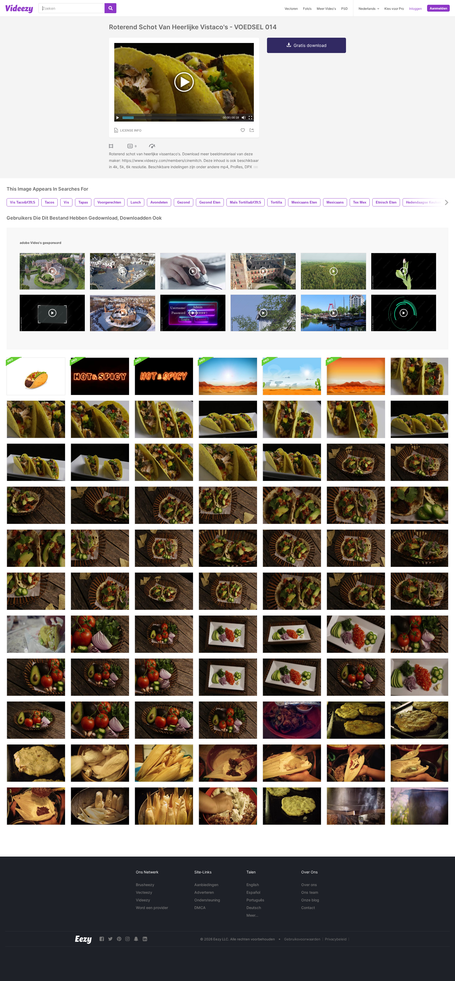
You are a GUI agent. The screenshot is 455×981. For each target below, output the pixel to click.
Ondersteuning (207, 900)
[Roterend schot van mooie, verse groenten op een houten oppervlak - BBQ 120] (164, 677)
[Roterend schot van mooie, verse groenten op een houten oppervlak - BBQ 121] (100, 720)
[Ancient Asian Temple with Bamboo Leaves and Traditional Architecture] (263, 314)
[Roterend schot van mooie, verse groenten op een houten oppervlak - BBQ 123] (164, 720)
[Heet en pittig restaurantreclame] (164, 376)
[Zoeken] (110, 8)
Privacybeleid (336, 939)
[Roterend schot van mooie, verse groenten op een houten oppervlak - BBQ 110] (356, 634)
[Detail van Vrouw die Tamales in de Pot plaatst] (164, 806)
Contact (308, 907)
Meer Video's (326, 9)
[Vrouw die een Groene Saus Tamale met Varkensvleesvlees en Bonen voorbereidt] (292, 763)
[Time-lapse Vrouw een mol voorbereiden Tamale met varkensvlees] (36, 806)
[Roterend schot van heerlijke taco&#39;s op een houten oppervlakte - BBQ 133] (36, 591)
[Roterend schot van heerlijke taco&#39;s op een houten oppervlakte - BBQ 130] (292, 591)
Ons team (309, 892)
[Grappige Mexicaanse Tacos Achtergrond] (36, 376)
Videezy (143, 900)
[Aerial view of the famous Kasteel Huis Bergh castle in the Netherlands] (263, 272)
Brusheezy (145, 884)
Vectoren (291, 9)
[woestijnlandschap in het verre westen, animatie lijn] (228, 376)
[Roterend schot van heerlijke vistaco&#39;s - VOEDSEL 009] (228, 462)
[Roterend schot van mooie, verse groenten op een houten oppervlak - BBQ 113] (292, 634)
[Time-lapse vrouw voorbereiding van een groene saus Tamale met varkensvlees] (419, 763)
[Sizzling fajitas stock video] (292, 720)
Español (253, 892)
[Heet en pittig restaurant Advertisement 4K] (100, 376)
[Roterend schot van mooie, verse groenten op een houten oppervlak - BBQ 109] (228, 677)
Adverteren (204, 892)
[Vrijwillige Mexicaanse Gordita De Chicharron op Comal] (292, 806)
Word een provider (152, 907)
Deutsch (253, 907)
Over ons (309, 884)
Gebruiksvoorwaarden (302, 939)
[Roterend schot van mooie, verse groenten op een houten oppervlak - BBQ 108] (228, 634)
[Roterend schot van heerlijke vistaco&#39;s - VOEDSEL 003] (228, 419)
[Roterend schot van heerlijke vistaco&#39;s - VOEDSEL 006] (419, 376)
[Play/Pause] (118, 117)
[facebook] (102, 938)
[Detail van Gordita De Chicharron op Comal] (36, 763)
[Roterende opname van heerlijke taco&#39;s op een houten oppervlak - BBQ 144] (356, 505)
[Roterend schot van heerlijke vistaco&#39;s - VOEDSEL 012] (164, 419)
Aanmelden (438, 8)
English (252, 884)
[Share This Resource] (252, 130)
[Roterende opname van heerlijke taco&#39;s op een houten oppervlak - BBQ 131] (36, 548)
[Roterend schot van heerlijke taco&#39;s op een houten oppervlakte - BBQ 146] (100, 548)
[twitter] (110, 938)
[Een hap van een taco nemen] (36, 634)
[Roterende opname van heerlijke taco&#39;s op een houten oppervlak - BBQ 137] (356, 591)
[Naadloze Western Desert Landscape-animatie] (292, 376)
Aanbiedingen (206, 884)
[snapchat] (136, 938)
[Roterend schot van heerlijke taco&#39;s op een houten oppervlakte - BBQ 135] (356, 462)
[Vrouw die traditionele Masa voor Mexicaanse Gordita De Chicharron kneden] (228, 806)
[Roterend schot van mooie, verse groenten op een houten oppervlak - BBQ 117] (100, 677)
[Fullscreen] (250, 117)
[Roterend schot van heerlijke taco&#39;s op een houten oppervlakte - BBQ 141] (419, 505)
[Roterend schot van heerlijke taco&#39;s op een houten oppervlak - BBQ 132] (292, 505)
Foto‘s (307, 9)
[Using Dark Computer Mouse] (192, 272)
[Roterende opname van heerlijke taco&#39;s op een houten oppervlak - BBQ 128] (228, 505)
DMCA (200, 907)
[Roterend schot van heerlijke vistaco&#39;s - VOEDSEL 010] (292, 419)
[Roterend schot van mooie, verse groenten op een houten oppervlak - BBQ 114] (164, 634)
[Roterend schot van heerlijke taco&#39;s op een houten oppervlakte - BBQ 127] (292, 548)
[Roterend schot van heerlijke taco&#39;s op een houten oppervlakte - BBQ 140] (228, 548)
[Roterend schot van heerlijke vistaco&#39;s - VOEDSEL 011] (164, 462)
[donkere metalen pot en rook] (419, 806)
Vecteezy (144, 892)
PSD (344, 9)
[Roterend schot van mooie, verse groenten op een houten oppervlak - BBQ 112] (292, 677)
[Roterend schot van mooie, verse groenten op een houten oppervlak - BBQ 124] (100, 634)
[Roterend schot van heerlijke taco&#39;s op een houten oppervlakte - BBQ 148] (419, 462)
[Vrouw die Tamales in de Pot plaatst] (100, 806)
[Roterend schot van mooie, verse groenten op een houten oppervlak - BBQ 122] (36, 720)
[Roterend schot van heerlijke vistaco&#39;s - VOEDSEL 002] (419, 419)
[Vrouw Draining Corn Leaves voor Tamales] (164, 763)
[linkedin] (145, 938)
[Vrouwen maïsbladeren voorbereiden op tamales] (100, 763)
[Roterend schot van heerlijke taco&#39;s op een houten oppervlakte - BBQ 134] (164, 591)
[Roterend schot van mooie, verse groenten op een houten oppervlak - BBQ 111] (419, 677)
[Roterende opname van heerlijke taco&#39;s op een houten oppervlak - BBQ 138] (36, 505)
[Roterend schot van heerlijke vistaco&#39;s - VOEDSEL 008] (36, 419)
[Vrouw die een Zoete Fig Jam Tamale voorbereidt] (228, 763)
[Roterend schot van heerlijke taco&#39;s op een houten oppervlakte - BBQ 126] (228, 591)
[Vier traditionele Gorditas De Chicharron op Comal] (356, 720)
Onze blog (310, 900)
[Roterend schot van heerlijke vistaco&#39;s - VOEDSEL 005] (292, 462)
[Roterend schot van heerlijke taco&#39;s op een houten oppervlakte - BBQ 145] (100, 591)
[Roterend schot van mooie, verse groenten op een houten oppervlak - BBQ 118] (356, 677)
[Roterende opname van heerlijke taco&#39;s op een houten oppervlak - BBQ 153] (419, 548)
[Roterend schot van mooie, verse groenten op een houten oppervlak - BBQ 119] (36, 677)
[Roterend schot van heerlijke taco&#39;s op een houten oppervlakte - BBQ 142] (164, 548)
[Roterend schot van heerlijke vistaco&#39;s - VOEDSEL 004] (36, 462)
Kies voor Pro (394, 9)
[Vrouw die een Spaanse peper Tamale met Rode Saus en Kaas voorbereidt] (356, 763)
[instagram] (127, 938)
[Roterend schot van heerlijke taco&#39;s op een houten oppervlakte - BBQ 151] (419, 591)
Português (255, 900)
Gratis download (310, 45)
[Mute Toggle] (243, 117)
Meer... (252, 915)
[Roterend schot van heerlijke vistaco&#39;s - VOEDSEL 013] (100, 419)
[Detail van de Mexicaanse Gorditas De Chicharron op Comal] (419, 720)
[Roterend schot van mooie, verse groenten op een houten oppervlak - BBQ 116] (419, 634)
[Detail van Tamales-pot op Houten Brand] (356, 806)
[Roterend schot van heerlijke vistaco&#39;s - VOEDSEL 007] (356, 419)
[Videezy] (19, 9)
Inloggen (415, 9)
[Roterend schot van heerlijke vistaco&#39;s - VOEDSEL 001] (100, 462)
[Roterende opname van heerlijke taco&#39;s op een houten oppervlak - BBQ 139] (100, 505)
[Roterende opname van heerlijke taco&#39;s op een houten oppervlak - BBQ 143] (356, 548)
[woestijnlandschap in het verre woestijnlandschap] (356, 376)
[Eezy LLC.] (83, 939)
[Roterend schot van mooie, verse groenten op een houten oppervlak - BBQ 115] (228, 720)
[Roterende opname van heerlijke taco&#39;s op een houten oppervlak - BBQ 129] (164, 505)
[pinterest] (119, 938)
